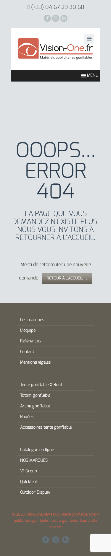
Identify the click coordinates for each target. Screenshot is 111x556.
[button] (92, 76)
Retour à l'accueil (67, 278)
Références (30, 341)
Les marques (32, 320)
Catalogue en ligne (37, 450)
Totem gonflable (35, 396)
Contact (27, 352)
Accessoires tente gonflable (46, 427)
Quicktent (29, 482)
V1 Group (28, 471)
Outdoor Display (35, 492)
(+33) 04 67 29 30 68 (57, 7)
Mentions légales (35, 362)
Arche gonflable (35, 406)
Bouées (26, 417)
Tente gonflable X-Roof (41, 385)
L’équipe (28, 331)
